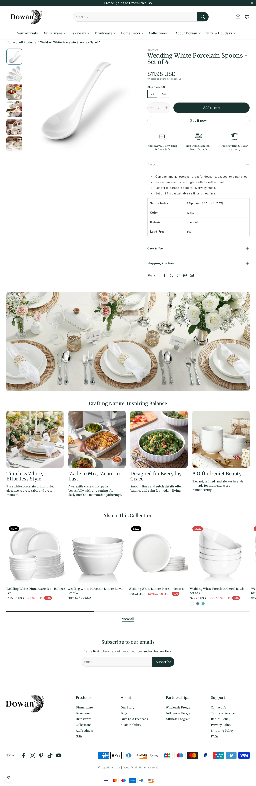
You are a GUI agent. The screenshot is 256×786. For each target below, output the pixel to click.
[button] (141, 16)
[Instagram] (32, 755)
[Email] (192, 275)
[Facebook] (164, 275)
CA (164, 93)
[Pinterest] (178, 275)
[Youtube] (59, 755)
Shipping (151, 79)
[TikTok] (50, 755)
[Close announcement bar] (252, 3)
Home (10, 42)
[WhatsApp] (185, 275)
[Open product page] (97, 554)
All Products (27, 42)
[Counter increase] (166, 107)
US (152, 93)
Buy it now (198, 121)
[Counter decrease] (151, 107)
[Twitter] (171, 275)
